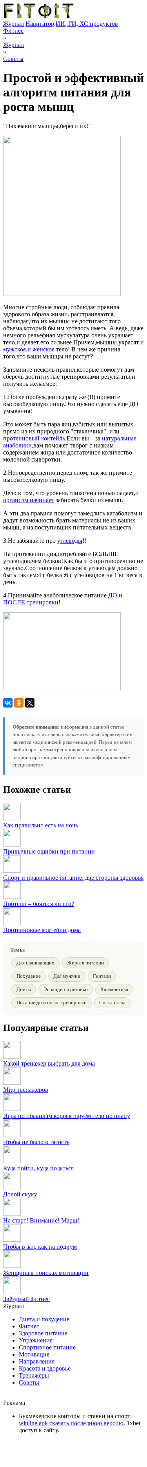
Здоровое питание (43, 1333)
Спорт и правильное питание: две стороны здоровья (73, 877)
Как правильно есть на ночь (40, 825)
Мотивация (34, 1354)
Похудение (28, 976)
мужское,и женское (28, 349)
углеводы (69, 540)
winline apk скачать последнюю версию (71, 1423)
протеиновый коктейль (34, 438)
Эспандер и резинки (66, 989)
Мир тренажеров (25, 1089)
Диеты (23, 989)
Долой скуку (20, 1194)
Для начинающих (35, 963)
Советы (13, 58)
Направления (36, 1361)
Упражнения (36, 1340)
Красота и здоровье (45, 1368)
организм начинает (28, 500)
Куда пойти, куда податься (38, 1168)
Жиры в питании (85, 963)
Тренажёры (34, 1375)
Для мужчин (66, 976)
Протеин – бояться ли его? (38, 903)
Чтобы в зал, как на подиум (40, 1246)
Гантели (102, 976)
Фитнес (13, 30)
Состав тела (112, 1002)
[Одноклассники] (19, 703)
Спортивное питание (47, 1347)
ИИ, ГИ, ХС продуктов (87, 23)
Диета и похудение (44, 1319)
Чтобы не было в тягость (36, 1142)
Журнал (13, 23)
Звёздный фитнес (26, 1299)
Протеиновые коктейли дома (42, 930)
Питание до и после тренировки (51, 1002)
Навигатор (39, 23)
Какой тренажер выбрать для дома (49, 1063)
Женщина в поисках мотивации (46, 1272)
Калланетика (114, 989)
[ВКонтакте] (8, 703)
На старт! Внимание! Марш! (41, 1220)
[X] (29, 703)
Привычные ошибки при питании (49, 851)
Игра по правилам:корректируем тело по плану (66, 1115)
